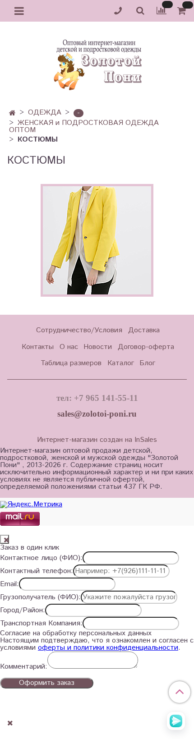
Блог (147, 363)
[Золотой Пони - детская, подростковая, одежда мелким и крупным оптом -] (97, 62)
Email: (9, 584)
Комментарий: (23, 666)
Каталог (120, 363)
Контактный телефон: (36, 571)
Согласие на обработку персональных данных (76, 633)
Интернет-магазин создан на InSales (97, 440)
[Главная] (12, 113)
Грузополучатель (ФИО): (40, 597)
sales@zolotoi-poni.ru (97, 413)
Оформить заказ (46, 683)
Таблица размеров (71, 363)
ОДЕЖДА (44, 112)
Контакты (38, 347)
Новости (97, 347)
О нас (69, 347)
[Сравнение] (161, 10)
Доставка (144, 330)
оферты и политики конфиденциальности (108, 648)
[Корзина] (183, 11)
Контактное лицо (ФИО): (41, 558)
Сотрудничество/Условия (79, 330)
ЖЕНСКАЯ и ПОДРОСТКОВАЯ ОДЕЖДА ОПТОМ (84, 126)
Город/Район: (22, 610)
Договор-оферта (146, 347)
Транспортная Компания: (41, 623)
